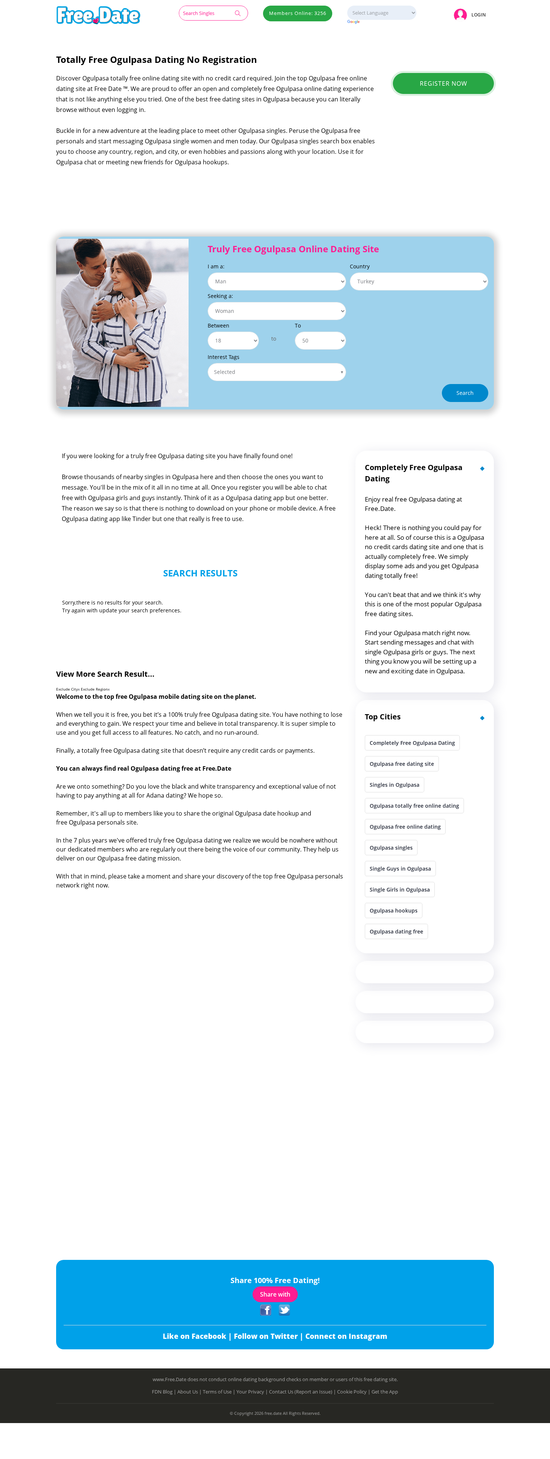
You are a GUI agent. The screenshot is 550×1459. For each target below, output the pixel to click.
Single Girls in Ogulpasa (400, 889)
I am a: (216, 266)
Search (465, 392)
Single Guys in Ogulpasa (400, 868)
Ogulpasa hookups (394, 910)
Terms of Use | (219, 1391)
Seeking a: (220, 295)
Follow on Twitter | (269, 1336)
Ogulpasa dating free (396, 931)
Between (218, 325)
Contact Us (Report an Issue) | (303, 1391)
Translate (381, 22)
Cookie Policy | (354, 1391)
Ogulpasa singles (391, 847)
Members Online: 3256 (297, 13)
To (298, 325)
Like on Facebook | (198, 1336)
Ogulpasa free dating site (402, 763)
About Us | (190, 1391)
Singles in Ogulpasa (394, 784)
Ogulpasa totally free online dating (414, 805)
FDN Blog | (164, 1391)
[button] (471, 15)
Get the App (385, 1391)
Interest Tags (223, 356)
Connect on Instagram (346, 1336)
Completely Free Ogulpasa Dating (412, 742)
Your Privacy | (252, 1391)
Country (360, 266)
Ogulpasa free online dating (405, 826)
